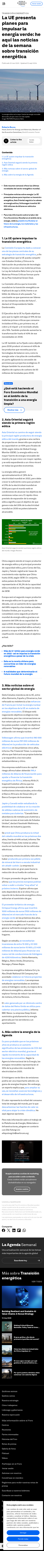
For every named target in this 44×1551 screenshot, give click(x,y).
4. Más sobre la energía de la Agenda (18, 175)
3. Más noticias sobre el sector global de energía (19, 170)
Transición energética (15, 13)
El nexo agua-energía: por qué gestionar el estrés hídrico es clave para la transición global (25, 1363)
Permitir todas (23, 1539)
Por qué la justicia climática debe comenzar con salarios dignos (27, 1374)
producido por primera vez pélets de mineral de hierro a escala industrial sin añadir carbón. (21, 862)
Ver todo (37, 1282)
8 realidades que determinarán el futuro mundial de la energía (20, 672)
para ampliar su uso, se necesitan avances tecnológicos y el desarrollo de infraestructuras (22, 1090)
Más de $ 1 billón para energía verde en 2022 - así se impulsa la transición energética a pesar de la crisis (22, 653)
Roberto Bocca (8, 127)
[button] (22, 1151)
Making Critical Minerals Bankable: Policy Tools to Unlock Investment (26, 1327)
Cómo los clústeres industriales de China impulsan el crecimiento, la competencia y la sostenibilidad (26, 1352)
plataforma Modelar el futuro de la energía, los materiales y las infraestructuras (21, 224)
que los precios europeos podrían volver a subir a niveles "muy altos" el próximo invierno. (21, 885)
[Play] (6, 141)
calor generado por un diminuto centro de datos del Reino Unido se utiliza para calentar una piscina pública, (22, 1006)
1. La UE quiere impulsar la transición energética (18, 158)
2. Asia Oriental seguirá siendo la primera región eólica (19, 164)
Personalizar (23, 1545)
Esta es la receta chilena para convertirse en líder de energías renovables (20, 663)
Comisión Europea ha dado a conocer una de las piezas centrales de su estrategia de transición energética (21, 251)
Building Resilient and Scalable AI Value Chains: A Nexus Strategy (19, 1312)
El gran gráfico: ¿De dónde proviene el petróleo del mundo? (26, 1338)
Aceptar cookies (22, 1189)
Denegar (23, 1533)
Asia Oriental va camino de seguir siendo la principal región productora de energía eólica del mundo (22, 435)
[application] (22, 1151)
